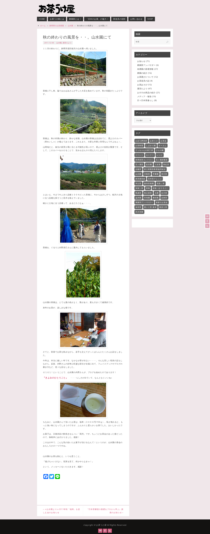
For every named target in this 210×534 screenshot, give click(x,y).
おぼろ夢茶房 (141, 141)
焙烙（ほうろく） (160, 188)
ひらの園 (160, 150)
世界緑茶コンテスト (144, 160)
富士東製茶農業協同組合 (155, 169)
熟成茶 (138, 193)
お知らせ (141, 61)
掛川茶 (164, 174)
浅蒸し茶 (160, 183)
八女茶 (158, 164)
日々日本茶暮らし (145, 100)
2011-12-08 (49, 43)
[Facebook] (207, 221)
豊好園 (156, 197)
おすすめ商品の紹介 (146, 92)
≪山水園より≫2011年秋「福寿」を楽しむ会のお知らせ (61, 511)
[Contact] (207, 216)
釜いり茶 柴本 (150, 207)
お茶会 (163, 141)
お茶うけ (154, 141)
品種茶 (138, 169)
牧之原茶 (148, 193)
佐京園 (149, 164)
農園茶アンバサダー (146, 65)
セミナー (150, 155)
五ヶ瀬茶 (139, 164)
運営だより (67, 43)
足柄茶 (164, 197)
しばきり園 (151, 145)
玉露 (157, 193)
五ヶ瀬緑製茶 (162, 160)
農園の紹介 (142, 73)
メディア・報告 (144, 96)
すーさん (162, 145)
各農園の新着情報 (145, 69)
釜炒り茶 (163, 207)
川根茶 (147, 174)
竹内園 (147, 197)
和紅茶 (166, 164)
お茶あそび (142, 84)
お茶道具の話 (143, 80)
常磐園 (156, 174)
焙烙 (148, 188)
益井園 (138, 197)
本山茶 (138, 183)
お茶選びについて (145, 77)
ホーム (43, 25)
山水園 (70, 25)
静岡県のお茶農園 (56, 25)
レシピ (159, 155)
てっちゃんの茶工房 (144, 150)
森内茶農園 (149, 183)
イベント (139, 155)
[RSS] (207, 226)
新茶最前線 (140, 179)
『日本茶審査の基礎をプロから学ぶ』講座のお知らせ (105, 511)
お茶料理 (139, 145)
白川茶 (164, 193)
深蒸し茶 (139, 188)
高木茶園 (139, 212)
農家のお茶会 (162, 202)
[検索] (167, 42)
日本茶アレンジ (155, 179)
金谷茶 (138, 207)
